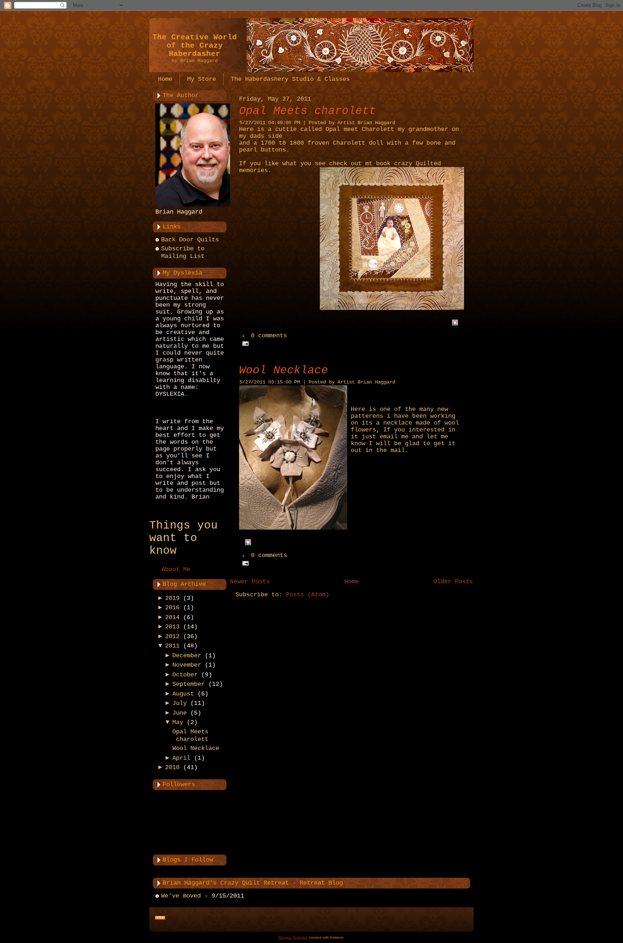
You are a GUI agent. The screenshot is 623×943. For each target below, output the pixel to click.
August (183, 693)
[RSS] (160, 918)
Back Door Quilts (190, 239)
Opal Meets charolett (307, 111)
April (181, 758)
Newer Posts (250, 581)
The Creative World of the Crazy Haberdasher (195, 45)
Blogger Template (293, 937)
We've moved (181, 895)
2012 (172, 636)
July (179, 703)
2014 (172, 617)
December (186, 655)
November (186, 665)
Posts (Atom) (307, 594)
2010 (172, 767)
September (188, 684)
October (185, 674)
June (179, 713)
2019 (172, 598)
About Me (176, 569)
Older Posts (453, 581)
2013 (172, 626)
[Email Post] (244, 343)
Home (351, 581)
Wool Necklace (195, 748)
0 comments (269, 336)
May (177, 722)
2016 (172, 607)
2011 (172, 645)
